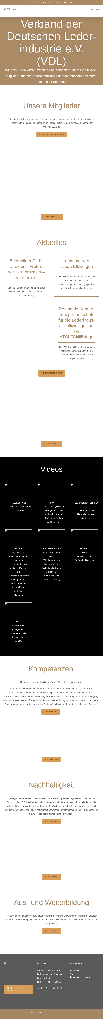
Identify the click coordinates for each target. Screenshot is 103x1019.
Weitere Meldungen (51, 373)
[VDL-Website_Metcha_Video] (84, 484)
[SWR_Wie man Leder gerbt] (51, 484)
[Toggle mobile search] (92, 10)
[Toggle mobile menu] (97, 10)
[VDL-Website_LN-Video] (18, 530)
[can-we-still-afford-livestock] (51, 530)
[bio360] (84, 530)
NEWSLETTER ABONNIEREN (13, 989)
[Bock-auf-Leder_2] (18, 484)
